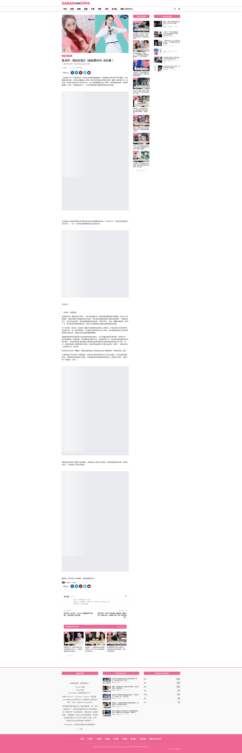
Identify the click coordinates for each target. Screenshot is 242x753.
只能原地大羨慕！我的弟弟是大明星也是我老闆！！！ (171, 58)
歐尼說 (114, 9)
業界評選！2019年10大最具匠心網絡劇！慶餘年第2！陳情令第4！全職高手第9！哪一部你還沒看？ (112, 615)
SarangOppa (176, 749)
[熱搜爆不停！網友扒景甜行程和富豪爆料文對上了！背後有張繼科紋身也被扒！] (74, 639)
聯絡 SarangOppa (127, 9)
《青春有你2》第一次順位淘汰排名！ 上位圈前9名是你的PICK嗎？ (171, 42)
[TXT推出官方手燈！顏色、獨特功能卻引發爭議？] (158, 69)
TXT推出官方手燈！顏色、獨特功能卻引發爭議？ (171, 67)
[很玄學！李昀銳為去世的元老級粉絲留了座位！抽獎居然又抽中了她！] (107, 681)
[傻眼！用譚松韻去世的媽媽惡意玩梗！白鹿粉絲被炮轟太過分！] (141, 120)
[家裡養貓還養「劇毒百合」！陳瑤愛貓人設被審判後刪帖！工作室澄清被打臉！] (141, 46)
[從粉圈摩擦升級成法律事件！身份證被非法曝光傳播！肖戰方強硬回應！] (117, 639)
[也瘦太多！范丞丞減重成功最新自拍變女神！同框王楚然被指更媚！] (141, 65)
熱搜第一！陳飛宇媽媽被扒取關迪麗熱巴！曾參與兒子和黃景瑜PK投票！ (125, 703)
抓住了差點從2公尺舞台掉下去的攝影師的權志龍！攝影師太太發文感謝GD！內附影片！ (125, 711)
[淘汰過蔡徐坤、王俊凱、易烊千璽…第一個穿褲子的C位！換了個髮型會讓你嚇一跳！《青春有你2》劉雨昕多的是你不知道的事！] (158, 52)
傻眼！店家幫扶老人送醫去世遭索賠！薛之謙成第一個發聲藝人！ (125, 687)
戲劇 (79, 9)
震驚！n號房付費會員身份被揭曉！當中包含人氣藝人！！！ (171, 23)
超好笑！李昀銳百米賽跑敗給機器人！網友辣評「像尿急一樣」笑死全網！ (125, 695)
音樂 (92, 9)
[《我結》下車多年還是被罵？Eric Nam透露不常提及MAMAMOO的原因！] (158, 34)
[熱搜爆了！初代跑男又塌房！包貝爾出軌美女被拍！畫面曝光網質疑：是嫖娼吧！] (141, 101)
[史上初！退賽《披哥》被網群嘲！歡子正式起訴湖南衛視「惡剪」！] (141, 83)
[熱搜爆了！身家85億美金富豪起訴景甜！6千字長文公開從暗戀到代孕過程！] (95, 639)
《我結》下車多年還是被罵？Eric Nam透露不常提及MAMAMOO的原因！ (170, 33)
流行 (145, 702)
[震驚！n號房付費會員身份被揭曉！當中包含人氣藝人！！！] (158, 24)
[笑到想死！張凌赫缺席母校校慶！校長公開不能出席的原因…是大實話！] (141, 156)
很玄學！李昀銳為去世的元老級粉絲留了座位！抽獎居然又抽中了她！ (124, 679)
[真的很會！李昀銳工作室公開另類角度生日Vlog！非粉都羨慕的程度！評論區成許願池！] (141, 26)
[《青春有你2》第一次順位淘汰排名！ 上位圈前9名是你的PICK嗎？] (158, 43)
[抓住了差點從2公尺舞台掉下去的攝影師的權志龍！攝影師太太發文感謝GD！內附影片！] (107, 713)
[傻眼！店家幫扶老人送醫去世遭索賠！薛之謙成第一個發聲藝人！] (107, 689)
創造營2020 (68, 582)
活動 (106, 9)
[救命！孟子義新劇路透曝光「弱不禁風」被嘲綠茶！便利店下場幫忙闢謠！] (141, 138)
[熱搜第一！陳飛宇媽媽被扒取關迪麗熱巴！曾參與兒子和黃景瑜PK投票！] (107, 705)
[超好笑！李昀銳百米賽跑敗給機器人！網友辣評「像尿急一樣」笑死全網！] (107, 697)
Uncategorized (138, 22)
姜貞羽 (74, 582)
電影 (99, 9)
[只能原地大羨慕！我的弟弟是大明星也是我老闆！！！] (158, 60)
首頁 (65, 9)
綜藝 (86, 9)
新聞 (72, 9)
